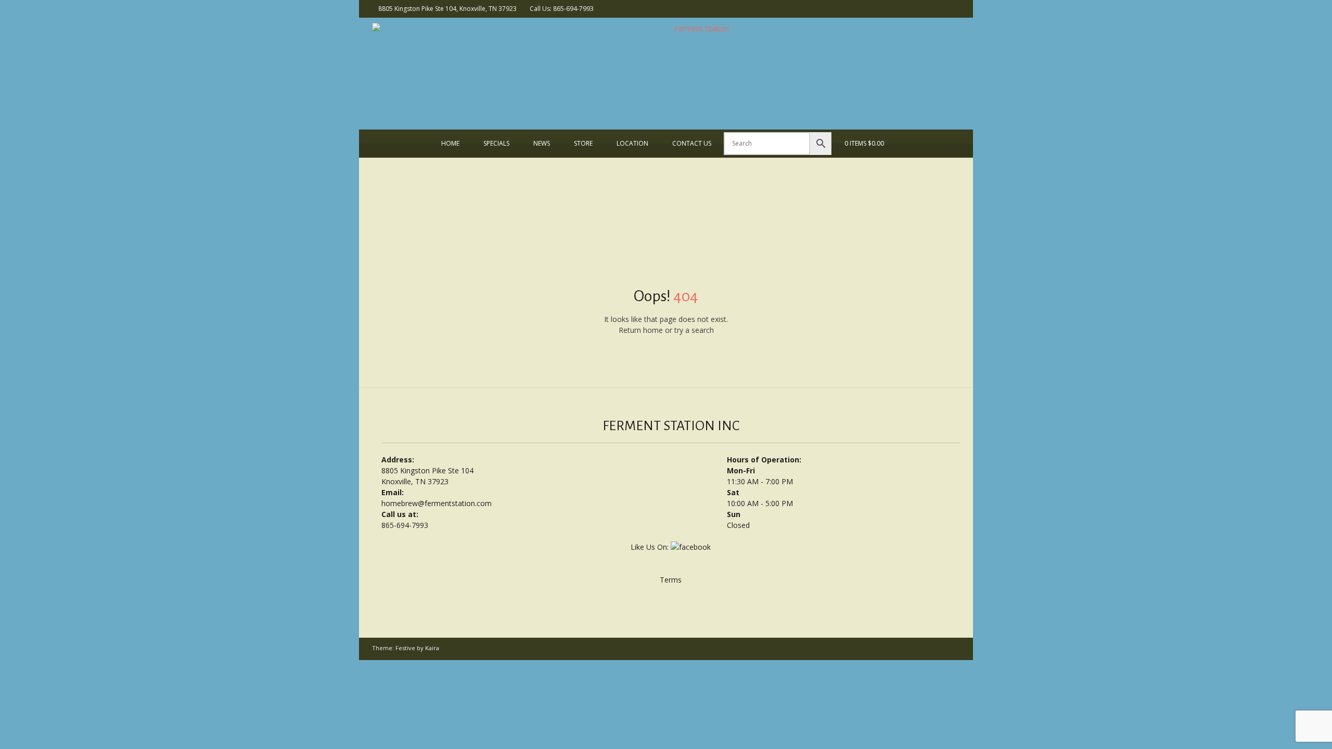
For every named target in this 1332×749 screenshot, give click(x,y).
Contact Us (691, 143)
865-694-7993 (404, 525)
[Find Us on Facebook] (954, 8)
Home (450, 143)
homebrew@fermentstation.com (436, 503)
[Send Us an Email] (940, 8)
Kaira (432, 648)
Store (583, 143)
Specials (496, 143)
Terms (671, 580)
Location (632, 143)
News (541, 143)
